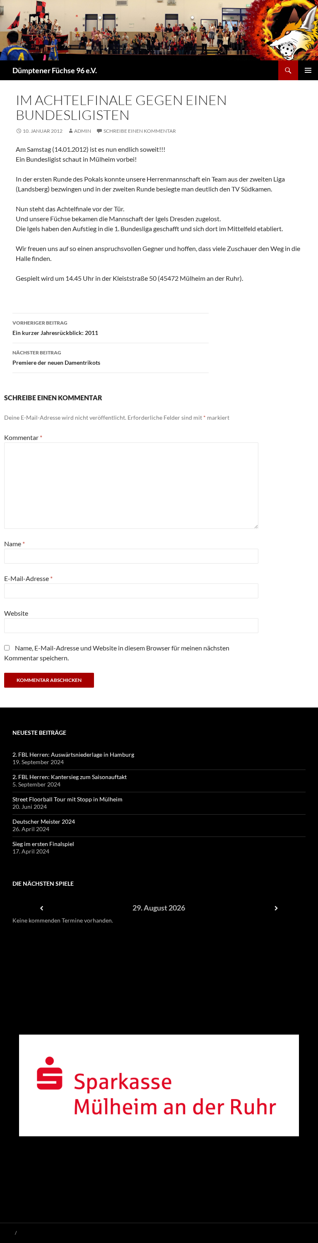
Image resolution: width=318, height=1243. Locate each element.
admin (82, 131)
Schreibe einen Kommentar (140, 131)
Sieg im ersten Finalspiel (43, 843)
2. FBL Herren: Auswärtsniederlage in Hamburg (73, 754)
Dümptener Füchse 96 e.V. (54, 70)
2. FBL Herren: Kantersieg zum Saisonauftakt (69, 776)
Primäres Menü (308, 70)
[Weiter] (276, 908)
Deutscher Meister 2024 (43, 821)
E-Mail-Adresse (28, 578)
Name (14, 543)
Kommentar (23, 437)
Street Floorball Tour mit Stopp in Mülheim (67, 799)
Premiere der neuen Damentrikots (56, 357)
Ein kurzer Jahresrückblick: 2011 (55, 328)
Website (16, 613)
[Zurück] (41, 908)
